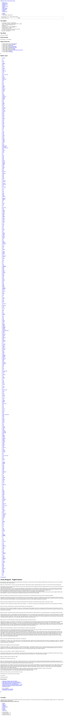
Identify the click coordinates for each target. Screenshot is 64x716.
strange (3, 511)
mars (3, 338)
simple (3, 491)
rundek (3, 477)
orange (3, 393)
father (3, 195)
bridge (3, 117)
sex (2, 488)
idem (3, 245)
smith (3, 498)
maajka (3, 322)
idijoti (3, 246)
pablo (3, 399)
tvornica (3, 530)
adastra (3, 61)
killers (3, 276)
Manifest (3, 705)
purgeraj (3, 436)
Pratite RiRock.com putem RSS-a (7, 689)
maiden (3, 324)
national (3, 371)
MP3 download (4, 11)
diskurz (3, 163)
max (3, 342)
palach (3, 400)
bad (3, 84)
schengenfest (4, 484)
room (3, 473)
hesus (3, 238)
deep (3, 156)
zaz (2, 560)
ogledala (3, 387)
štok (3, 569)
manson (3, 332)
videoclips (4, 545)
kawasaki (3, 272)
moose (3, 357)
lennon (3, 306)
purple (3, 437)
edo (2, 179)
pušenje (3, 440)
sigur (3, 489)
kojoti (3, 286)
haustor (3, 235)
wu (2, 554)
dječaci (3, 166)
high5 (3, 241)
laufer (3, 300)
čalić (3, 563)
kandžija (3, 270)
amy (3, 67)
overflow (3, 397)
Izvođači (3, 10)
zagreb (3, 559)
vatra (3, 539)
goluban (3, 216)
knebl (3, 283)
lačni (3, 301)
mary (3, 339)
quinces (3, 444)
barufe (3, 89)
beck (3, 91)
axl (2, 81)
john (3, 264)
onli (3, 390)
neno (3, 373)
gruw (3, 226)
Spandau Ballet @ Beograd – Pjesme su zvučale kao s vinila (11, 685)
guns (3, 228)
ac (2, 59)
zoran (3, 562)
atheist (3, 78)
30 (2, 574)
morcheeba (4, 358)
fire (2, 201)
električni (3, 183)
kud (2, 294)
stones (3, 510)
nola (3, 380)
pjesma (3, 419)
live (3, 317)
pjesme (3, 420)
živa (3, 573)
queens (3, 443)
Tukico (14, 48)
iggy (3, 248)
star (3, 501)
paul (3, 406)
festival (3, 198)
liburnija (3, 314)
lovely (3, 321)
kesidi (3, 275)
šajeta (3, 566)
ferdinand (3, 196)
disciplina (3, 162)
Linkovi (3, 707)
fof (2, 205)
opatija (3, 391)
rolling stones (4, 471)
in (2, 250)
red (2, 454)
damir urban (4, 146)
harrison (3, 232)
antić (3, 69)
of (2, 385)
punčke (3, 435)
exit (3, 193)
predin (3, 428)
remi (3, 457)
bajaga (3, 85)
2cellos (3, 57)
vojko (3, 550)
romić (3, 472)
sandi (3, 478)
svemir (3, 516)
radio (3, 446)
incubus (3, 251)
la (2, 296)
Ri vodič (3, 708)
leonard (3, 308)
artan (3, 75)
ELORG (14, 44)
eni (2, 189)
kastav (3, 271)
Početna (3, 13)
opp (3, 392)
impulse (3, 249)
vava (3, 540)
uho (3, 532)
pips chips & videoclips (5, 414)
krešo (3, 292)
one (3, 388)
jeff (2, 261)
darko (3, 149)
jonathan (4, 266)
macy (3, 323)
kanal (3, 269)
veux (3, 543)
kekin (3, 273)
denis (3, 159)
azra (3, 82)
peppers (3, 410)
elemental (4, 184)
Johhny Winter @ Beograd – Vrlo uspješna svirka (10, 683)
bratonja (3, 115)
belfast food (4, 96)
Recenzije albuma (5, 6)
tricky (3, 526)
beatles (3, 90)
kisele (3, 280)
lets (2, 311)
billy (3, 100)
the (2, 522)
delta (3, 157)
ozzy (3, 398)
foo (2, 206)
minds (3, 351)
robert (3, 466)
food (3, 208)
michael (3, 349)
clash (3, 136)
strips (3, 512)
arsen (3, 72)
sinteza (3, 493)
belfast (3, 95)
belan (3, 94)
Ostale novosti (4, 8)
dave (3, 151)
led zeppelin (4, 303)
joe (2, 263)
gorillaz (3, 219)
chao (3, 131)
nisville (3, 378)
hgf (2, 239)
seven (3, 487)
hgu (2, 240)
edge (3, 177)
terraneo (3, 521)
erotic (3, 191)
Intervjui (3, 14)
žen (3, 572)
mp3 (3, 364)
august (3, 80)
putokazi (4, 438)
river (3, 464)
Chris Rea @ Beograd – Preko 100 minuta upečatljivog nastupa (12, 684)
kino (3, 278)
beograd (3, 98)
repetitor (3, 459)
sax (2, 482)
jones (3, 267)
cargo (3, 127)
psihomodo (4, 432)
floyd (3, 204)
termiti (3, 520)
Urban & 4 (15, 43)
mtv (3, 367)
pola (3, 422)
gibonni (3, 213)
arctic (3, 71)
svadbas (3, 515)
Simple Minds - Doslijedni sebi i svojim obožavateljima (11, 681)
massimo (3, 340)
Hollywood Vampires (13, 47)
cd (2, 130)
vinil (3, 546)
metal (3, 345)
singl (3, 492)
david (3, 152)
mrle (3, 365)
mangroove (4, 329)
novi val (3, 382)
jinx (3, 262)
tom (3, 525)
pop (3, 423)
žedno (3, 571)
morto (3, 361)
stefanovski (4, 503)
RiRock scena (4, 2)
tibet (3, 523)
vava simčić (4, 541)
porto (3, 425)
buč (3, 124)
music (3, 369)
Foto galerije (4, 9)
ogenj (3, 386)
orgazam (3, 395)
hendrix (3, 236)
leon (3, 307)
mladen (3, 352)
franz (3, 209)
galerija (3, 210)
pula (3, 433)
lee (2, 304)
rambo (3, 449)
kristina (3, 293)
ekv (2, 182)
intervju (3, 253)
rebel (3, 453)
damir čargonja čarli (5, 147)
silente (3, 490)
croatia (3, 142)
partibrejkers (4, 403)
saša (3, 483)
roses (3, 475)
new (3, 375)
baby (3, 83)
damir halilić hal (4, 145)
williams (3, 553)
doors (3, 168)
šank (3, 567)
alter (3, 65)
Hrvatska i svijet (5, 3)
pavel (3, 407)
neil (3, 372)
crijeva (3, 141)
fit (2, 202)
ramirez (3, 450)
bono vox (3, 110)
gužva (3, 230)
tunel (3, 528)
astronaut (3, 77)
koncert (3, 288)
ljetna (3, 318)
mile (3, 350)
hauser (3, 234)
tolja (3, 524)
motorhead (3, 362)
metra (3, 347)
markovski (4, 337)
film (3, 200)
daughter (3, 150)
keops (3, 274)
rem (3, 456)
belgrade (3, 97)
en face (3, 188)
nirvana (3, 377)
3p (2, 58)
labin (3, 297)
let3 (3, 310)
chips (3, 132)
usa (2, 536)
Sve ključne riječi (3, 577)
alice (3, 64)
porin (3, 424)
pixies (3, 418)
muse (3, 368)
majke (3, 325)
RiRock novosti (4, 7)
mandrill (3, 328)
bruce (3, 120)
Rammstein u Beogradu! (6, 686)
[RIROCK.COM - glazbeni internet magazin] (7, 0)
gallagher (3, 211)
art (2, 73)
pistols (3, 416)
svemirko (3, 517)
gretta (3, 224)
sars (3, 480)
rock (3, 468)
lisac (3, 316)
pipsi (3, 415)
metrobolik (4, 348)
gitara (3, 214)
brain (3, 114)
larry (3, 299)
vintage (3, 548)
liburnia (3, 313)
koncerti (3, 289)
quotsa (3, 445)
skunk (3, 494)
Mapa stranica (4, 710)
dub (3, 172)
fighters (3, 199)
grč (2, 227)
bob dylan (3, 107)
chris (3, 133)
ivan (3, 257)
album (3, 63)
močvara (4, 363)
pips (3, 413)
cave (3, 129)
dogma (3, 167)
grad (3, 220)
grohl (3, 225)
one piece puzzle (4, 389)
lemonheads (4, 305)
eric (3, 190)
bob (3, 106)
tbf (2, 519)
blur (3, 104)
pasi (3, 404)
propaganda (4, 431)
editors (3, 178)
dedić (3, 155)
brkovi (3, 118)
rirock (3, 463)
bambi (3, 87)
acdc (3, 60)
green (3, 223)
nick (3, 376)
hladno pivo (4, 243)
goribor (3, 218)
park (3, 402)
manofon (3, 331)
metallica (3, 346)
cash (3, 128)
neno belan (3, 374)
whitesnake (4, 552)
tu (2, 527)
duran (3, 175)
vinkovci (3, 547)
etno (3, 192)
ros (2, 474)
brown (3, 119)
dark (3, 148)
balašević (3, 86)
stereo (3, 504)
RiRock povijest (5, 4)
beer (3, 92)
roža (3, 476)
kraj (3, 291)
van (2, 538)
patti (3, 405)
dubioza (3, 173)
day (3, 153)
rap (2, 452)
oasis (3, 383)
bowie (3, 113)
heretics (3, 237)
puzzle (3, 439)
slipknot (3, 497)
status (3, 502)
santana (3, 479)
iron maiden (4, 255)
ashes (3, 76)
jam (2, 259)
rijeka (3, 462)
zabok (3, 557)
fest (2, 197)
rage (3, 448)
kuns (3, 295)
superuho (3, 514)
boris (3, 112)
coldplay (3, 140)
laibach (3, 298)
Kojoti (11, 50)
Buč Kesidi (14, 46)
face (3, 194)
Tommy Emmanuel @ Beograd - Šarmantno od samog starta (11, 682)
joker (3, 265)
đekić (3, 564)
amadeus (3, 66)
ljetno (3, 319)
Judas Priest (11, 45)
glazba (3, 215)
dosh (3, 170)
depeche (3, 160)
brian (3, 116)
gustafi (3, 229)
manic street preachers (5, 330)
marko (3, 336)
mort (3, 360)
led (2, 302)
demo (3, 158)
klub (3, 282)
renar (3, 458)
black (3, 102)
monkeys (3, 356)
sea (2, 485)
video (3, 544)
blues (3, 103)
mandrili (3, 327)
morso (3, 359)
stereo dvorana (4, 505)
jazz (3, 260)
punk (3, 434)
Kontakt (3, 709)
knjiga (3, 284)
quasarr (3, 441)
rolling (3, 470)
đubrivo (3, 565)
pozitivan (3, 427)
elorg (3, 185)
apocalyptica (4, 70)
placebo (3, 421)
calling (3, 126)
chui (3, 134)
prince (3, 429)
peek (3, 409)
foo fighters (4, 207)
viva (3, 549)
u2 (2, 531)
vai (2, 537)
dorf (3, 169)
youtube (3, 556)
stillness (3, 507)
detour (3, 161)
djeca (3, 165)
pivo (3, 417)
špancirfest (3, 568)
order (3, 394)
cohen (3, 139)
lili (2, 315)
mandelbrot (4, 326)
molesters (3, 355)
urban (3, 534)
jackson (3, 258)
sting (3, 508)
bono (3, 109)
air (2, 62)
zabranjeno (4, 558)
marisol (3, 335)
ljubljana (3, 320)
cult (3, 143)
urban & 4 (4, 535)
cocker (3, 138)
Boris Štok (11, 51)
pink (3, 412)
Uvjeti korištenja (5, 706)
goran (3, 217)
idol (3, 247)
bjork (3, 101)
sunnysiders (4, 513)
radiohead (4, 447)
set (2, 486)
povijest (3, 426)
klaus (3, 281)
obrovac (3, 384)
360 (2, 575)
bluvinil (3, 105)
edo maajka (4, 180)
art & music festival (5, 74)
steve (3, 506)
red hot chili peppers (5, 455)
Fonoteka (3, 5)
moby (3, 353)
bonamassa (3, 108)
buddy (3, 122)
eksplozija (4, 181)
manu (3, 333)
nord (3, 381)
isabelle (3, 256)
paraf (3, 401)
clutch (3, 137)
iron (3, 254)
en (2, 187)
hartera (3, 233)
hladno (3, 242)
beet (3, 93)
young (3, 555)
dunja (3, 174)
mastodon (3, 341)
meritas (3, 344)
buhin (3, 123)
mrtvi (3, 366)
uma (3, 533)
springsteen (4, 499)
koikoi (3, 285)
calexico (3, 125)
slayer (3, 496)
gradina (3, 221)
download (4, 171)
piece (3, 411)
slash (3, 495)
